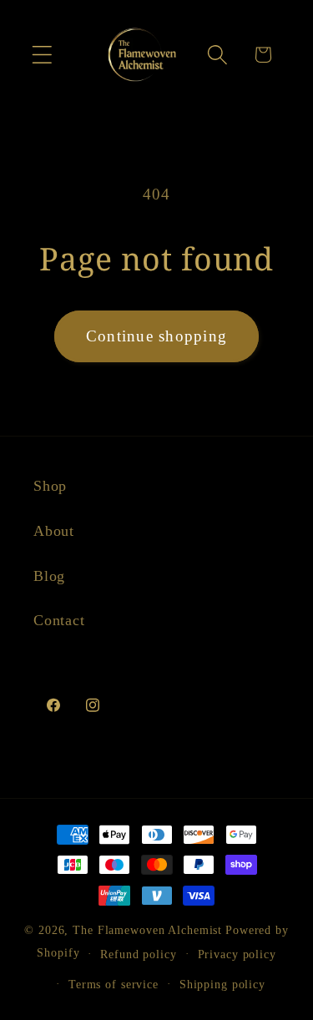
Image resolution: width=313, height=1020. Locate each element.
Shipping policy (222, 984)
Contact (58, 620)
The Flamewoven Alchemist (147, 930)
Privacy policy (237, 954)
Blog (49, 576)
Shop (50, 485)
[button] (42, 55)
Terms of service (113, 984)
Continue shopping (156, 336)
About (53, 531)
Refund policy (138, 954)
